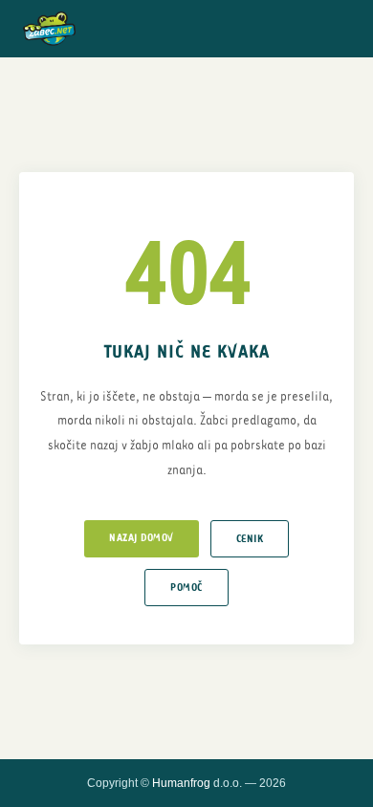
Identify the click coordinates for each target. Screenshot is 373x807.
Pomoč (186, 587)
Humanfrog (181, 783)
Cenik (250, 539)
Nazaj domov (141, 538)
